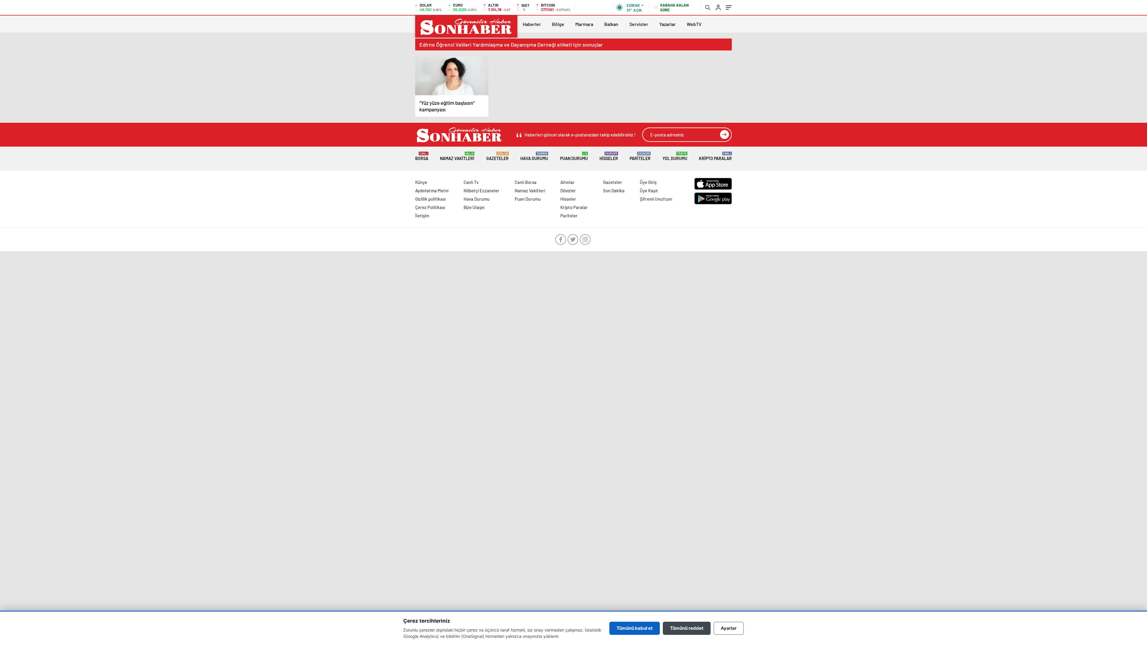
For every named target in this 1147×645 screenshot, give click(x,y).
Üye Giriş (648, 182)
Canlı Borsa (525, 182)
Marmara (584, 24)
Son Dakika (614, 190)
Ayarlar (729, 628)
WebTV (694, 24)
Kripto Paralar (715, 156)
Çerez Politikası (430, 207)
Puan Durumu (574, 156)
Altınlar (567, 182)
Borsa (421, 156)
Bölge (558, 24)
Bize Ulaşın (474, 207)
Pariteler (640, 156)
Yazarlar (667, 24)
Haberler (532, 24)
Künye (421, 182)
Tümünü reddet (686, 628)
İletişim (422, 215)
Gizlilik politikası (430, 199)
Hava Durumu (534, 156)
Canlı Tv (471, 182)
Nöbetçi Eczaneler (481, 190)
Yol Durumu (675, 156)
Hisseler (608, 156)
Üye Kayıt (649, 190)
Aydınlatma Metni (431, 190)
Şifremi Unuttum (656, 199)
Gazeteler (497, 156)
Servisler (638, 24)
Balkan (611, 24)
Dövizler (568, 190)
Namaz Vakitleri (457, 156)
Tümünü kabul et (635, 628)
